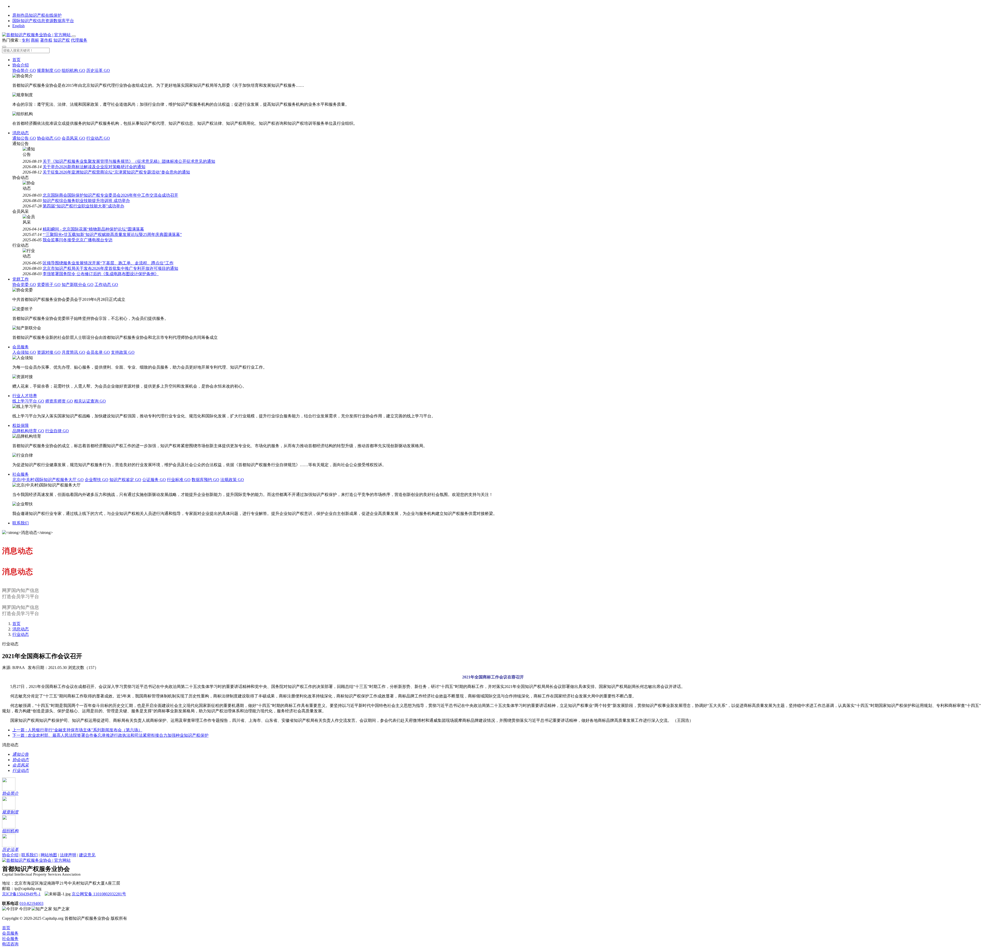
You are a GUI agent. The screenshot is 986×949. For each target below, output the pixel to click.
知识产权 (61, 40)
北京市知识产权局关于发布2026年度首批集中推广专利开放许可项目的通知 (110, 268)
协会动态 (49, 138)
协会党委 (24, 284)
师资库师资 (59, 401)
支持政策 (123, 352)
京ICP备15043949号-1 (21, 894)
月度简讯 (73, 352)
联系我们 (20, 523)
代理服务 (79, 40)
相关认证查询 (90, 401)
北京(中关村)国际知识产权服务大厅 (48, 479)
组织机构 (73, 70)
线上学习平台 (28, 401)
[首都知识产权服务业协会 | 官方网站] (37, 35)
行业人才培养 (24, 396)
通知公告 (24, 138)
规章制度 (49, 70)
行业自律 (57, 431)
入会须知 (24, 352)
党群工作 (20, 279)
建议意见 (87, 855)
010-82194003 (31, 903)
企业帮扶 (96, 479)
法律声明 (68, 855)
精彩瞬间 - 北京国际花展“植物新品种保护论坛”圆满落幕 (93, 229)
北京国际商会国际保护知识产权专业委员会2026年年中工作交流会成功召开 (110, 195)
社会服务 (20, 474)
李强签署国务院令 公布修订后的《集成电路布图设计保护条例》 (101, 274)
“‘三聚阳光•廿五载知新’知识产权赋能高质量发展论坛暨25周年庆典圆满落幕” (112, 234)
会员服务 (20, 347)
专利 (26, 40)
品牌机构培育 (28, 431)
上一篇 (77, 730)
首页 (16, 59)
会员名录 (98, 352)
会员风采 (73, 138)
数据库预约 (205, 479)
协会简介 (24, 70)
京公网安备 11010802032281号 (99, 894)
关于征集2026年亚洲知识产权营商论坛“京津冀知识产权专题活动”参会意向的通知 (116, 172)
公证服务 (154, 479)
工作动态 (106, 284)
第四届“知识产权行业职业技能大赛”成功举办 (83, 206)
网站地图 (49, 855)
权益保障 (20, 425)
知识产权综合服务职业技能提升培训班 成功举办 (86, 200)
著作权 (46, 40)
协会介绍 (20, 65)
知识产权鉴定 (125, 479)
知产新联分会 (77, 284)
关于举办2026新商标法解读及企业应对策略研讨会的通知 (94, 167)
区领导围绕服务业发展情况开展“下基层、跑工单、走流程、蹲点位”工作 (108, 263)
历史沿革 (98, 70)
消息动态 (20, 133)
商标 (35, 40)
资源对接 (49, 352)
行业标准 (179, 479)
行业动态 (98, 138)
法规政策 (232, 479)
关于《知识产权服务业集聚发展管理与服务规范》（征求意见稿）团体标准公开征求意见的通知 (129, 161)
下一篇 (110, 735)
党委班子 (49, 284)
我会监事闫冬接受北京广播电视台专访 (77, 240)
